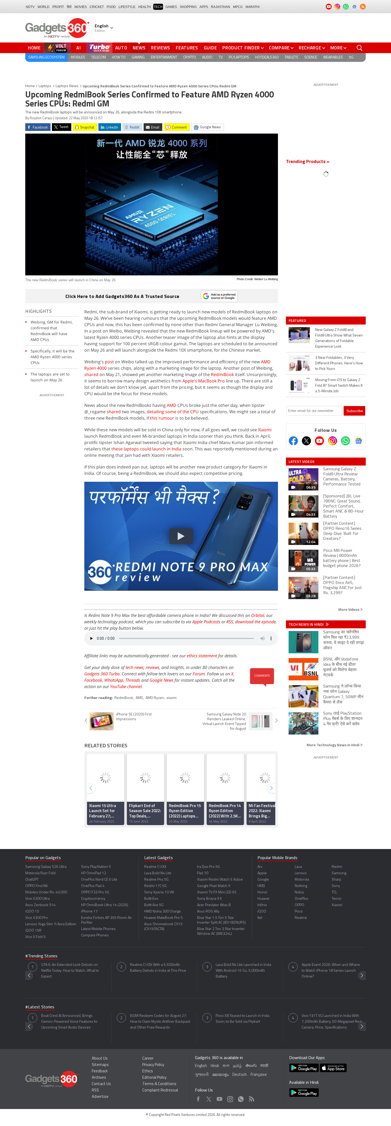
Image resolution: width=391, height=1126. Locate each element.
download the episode (255, 622)
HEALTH (144, 7)
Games (171, 7)
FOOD (111, 7)
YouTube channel (126, 686)
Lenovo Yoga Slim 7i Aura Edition (50, 924)
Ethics (147, 1071)
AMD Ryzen (154, 698)
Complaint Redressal (160, 1091)
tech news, (136, 667)
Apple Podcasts (206, 622)
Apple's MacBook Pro (203, 381)
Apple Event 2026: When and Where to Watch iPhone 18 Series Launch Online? (331, 971)
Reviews (160, 47)
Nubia (299, 892)
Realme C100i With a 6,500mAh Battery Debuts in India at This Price (158, 968)
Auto (121, 47)
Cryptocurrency (93, 899)
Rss (251, 1097)
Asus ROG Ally (208, 912)
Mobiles (78, 57)
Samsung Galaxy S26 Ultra (45, 867)
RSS (229, 622)
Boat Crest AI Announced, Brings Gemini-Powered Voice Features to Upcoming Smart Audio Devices (69, 1022)
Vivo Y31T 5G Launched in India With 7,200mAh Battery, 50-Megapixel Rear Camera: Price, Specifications (332, 1022)
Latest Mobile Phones (98, 929)
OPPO (299, 905)
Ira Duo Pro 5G (208, 867)
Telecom (98, 57)
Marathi (253, 7)
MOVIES (80, 7)
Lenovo (301, 873)
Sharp (336, 880)
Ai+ (260, 867)
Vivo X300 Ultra (37, 899)
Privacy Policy (153, 1065)
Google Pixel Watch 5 (213, 886)
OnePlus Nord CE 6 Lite (99, 880)
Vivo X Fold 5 (35, 937)
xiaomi (172, 698)
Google (263, 880)
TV (221, 57)
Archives (99, 1078)
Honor (262, 892)
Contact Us (101, 1084)
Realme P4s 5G (156, 880)
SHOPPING (188, 7)
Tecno (336, 899)
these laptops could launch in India (146, 449)
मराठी (264, 1066)
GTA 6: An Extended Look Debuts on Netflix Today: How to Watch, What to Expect (70, 971)
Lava (298, 867)
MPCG (238, 7)
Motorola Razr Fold (40, 873)
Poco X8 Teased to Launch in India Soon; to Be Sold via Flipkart (242, 1019)
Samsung (339, 873)
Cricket (97, 7)
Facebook (93, 680)
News (139, 47)
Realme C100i (155, 867)
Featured (298, 320)
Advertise (100, 1097)
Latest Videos (301, 461)
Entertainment (164, 57)
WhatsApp (113, 680)
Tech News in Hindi (307, 624)
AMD (171, 405)
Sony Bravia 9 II (209, 899)
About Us (100, 1059)
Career (147, 1059)
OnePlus (301, 899)
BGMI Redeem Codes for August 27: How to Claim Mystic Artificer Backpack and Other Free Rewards (160, 1022)
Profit (58, 7)
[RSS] (363, 7)
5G (351, 57)
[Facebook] (293, 440)
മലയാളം (220, 1075)
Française (259, 1075)
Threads (132, 680)
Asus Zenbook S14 (40, 905)
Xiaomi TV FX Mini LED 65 (216, 892)
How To (119, 57)
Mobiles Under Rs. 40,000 (46, 892)
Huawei (263, 899)
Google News (161, 680)
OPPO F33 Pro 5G (95, 892)
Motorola (302, 880)
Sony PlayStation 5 (96, 867)
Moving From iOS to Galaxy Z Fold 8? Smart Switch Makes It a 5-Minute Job (339, 385)
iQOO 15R (33, 931)
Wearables (333, 57)
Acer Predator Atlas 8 (214, 905)
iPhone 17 (89, 912)
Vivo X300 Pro (36, 918)
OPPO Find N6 (36, 886)
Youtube (219, 1097)
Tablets (291, 57)
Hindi (215, 1066)
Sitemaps (100, 1065)
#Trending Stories (41, 956)
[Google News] (358, 440)
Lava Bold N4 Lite (157, 873)
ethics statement (202, 656)
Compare (279, 47)
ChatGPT (32, 880)
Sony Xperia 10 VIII (159, 892)
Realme (301, 918)
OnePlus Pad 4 (93, 886)
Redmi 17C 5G (155, 886)
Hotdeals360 (266, 57)
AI (78, 47)
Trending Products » (308, 162)
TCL (334, 892)
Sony (336, 886)
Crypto (189, 57)
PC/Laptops (239, 57)
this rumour (162, 418)
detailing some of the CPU (173, 412)
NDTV (30, 7)
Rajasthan (220, 7)
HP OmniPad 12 (93, 873)
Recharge (310, 47)
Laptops (45, 86)
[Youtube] (319, 440)
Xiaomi (265, 430)
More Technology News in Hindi (333, 745)
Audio (207, 57)
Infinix (262, 905)
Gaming (138, 57)
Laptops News (67, 86)
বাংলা (226, 1066)
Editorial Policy (154, 1078)
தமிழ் (237, 1066)
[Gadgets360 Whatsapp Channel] (345, 440)
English (201, 1066)
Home (34, 47)
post (109, 362)
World (43, 7)
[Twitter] (306, 440)
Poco (299, 912)
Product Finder (241, 47)
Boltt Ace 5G (154, 905)
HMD (261, 886)
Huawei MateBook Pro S (163, 918)
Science (310, 57)
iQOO (261, 912)
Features (187, 47)
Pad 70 (202, 873)
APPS (203, 7)
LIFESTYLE (127, 7)
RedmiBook (222, 374)
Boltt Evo (151, 899)
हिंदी (69, 7)
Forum (199, 674)
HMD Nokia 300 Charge (162, 912)
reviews (152, 667)
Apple (262, 873)
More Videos (349, 609)
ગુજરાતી (202, 1075)
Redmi (337, 867)
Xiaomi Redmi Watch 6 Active (220, 880)
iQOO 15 (32, 912)
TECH (158, 7)
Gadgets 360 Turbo (102, 674)
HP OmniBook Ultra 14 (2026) (104, 905)
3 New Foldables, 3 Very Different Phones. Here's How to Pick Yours (339, 363)
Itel (259, 918)
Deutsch (239, 1075)
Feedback (100, 1071)
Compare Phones (95, 935)
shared (91, 374)
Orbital (257, 615)
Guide (210, 47)
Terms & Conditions (159, 1084)
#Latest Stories (39, 1007)
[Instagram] (332, 440)
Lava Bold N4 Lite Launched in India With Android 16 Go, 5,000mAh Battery (243, 971)
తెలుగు (251, 1066)
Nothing (301, 886)
